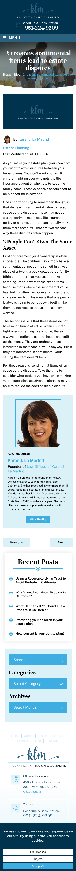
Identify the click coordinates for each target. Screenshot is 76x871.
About (29, 736)
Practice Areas (50, 736)
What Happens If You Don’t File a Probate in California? (40, 608)
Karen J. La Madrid (33, 139)
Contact (52, 741)
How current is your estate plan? (40, 634)
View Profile (38, 519)
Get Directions (32, 791)
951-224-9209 (41, 28)
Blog (38, 741)
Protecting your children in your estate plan (39, 622)
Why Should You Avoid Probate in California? (41, 594)
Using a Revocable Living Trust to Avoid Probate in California (41, 580)
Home (15, 736)
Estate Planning (16, 148)
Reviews (24, 741)
